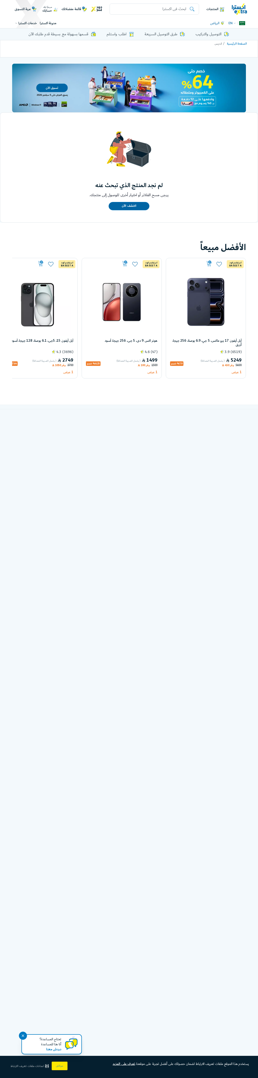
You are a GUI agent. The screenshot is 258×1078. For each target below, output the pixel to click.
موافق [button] (59, 1065)
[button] (30, 1066)
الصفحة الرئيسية (237, 43)
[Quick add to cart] (191, 263)
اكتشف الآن (129, 205)
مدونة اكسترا (48, 23)
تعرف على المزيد (124, 1064)
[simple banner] (239, 9)
